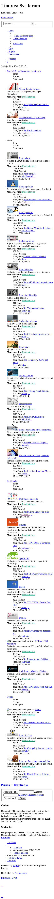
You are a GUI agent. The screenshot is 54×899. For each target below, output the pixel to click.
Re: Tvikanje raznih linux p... (36, 391)
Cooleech (25, 133)
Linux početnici (26, 212)
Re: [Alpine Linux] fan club (36, 512)
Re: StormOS (29, 174)
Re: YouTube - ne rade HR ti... (37, 722)
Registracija (21, 784)
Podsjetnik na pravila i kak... (36, 104)
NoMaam (25, 548)
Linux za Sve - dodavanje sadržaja (34, 761)
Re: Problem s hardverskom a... (37, 199)
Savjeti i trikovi (26, 375)
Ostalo (10, 697)
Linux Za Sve (25, 735)
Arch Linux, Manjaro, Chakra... (33, 671)
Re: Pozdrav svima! (32, 130)
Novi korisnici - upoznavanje (32, 117)
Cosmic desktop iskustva (34, 256)
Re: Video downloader (33, 308)
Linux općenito (26, 186)
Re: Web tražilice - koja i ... (35, 442)
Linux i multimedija (28, 295)
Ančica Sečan (21, 873)
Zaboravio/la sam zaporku (31, 795)
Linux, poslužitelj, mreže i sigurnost (35, 429)
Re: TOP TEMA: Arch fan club (37, 687)
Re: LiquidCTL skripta (33, 417)
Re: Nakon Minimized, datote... (37, 228)
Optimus (25, 636)
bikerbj (24, 689)
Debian (22, 618)
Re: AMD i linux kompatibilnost (38, 282)
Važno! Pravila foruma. (29, 89)
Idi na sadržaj (7, 17)
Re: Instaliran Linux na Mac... (37, 471)
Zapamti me (9, 798)
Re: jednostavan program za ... (37, 334)
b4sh (23, 365)
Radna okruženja (26, 241)
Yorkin (24, 473)
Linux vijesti (24, 158)
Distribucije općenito (28, 499)
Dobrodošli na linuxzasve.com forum (24, 71)
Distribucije (12, 481)
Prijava (5, 784)
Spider (24, 393)
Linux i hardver (26, 269)
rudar (23, 285)
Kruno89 (5, 837)
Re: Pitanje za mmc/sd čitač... (36, 659)
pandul (24, 576)
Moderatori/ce (28, 97)
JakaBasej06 (27, 176)
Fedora (22, 587)
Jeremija (25, 445)
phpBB (16, 865)
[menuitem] (23, 36)
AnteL (24, 607)
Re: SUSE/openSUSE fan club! (37, 574)
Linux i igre (24, 347)
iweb (23, 107)
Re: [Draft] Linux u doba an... (37, 774)
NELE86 (25, 419)
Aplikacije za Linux (28, 321)
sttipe (23, 336)
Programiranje (25, 404)
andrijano (25, 662)
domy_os (25, 311)
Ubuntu (22, 525)
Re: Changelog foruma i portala (37, 748)
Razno (38, 709)
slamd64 (25, 751)
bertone (24, 725)
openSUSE (24, 558)
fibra (23, 259)
